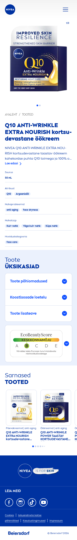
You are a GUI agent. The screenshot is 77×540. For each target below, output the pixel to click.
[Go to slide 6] (44, 446)
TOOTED (27, 114)
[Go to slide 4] (40, 446)
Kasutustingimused (34, 520)
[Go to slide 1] (37, 105)
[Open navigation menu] (65, 9)
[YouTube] (43, 502)
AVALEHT (11, 114)
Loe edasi (11, 163)
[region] (38, 59)
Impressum (56, 520)
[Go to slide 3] (38, 446)
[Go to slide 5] (42, 446)
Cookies (9, 515)
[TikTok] (32, 502)
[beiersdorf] (19, 533)
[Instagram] (20, 502)
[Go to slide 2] (40, 105)
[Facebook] (9, 502)
